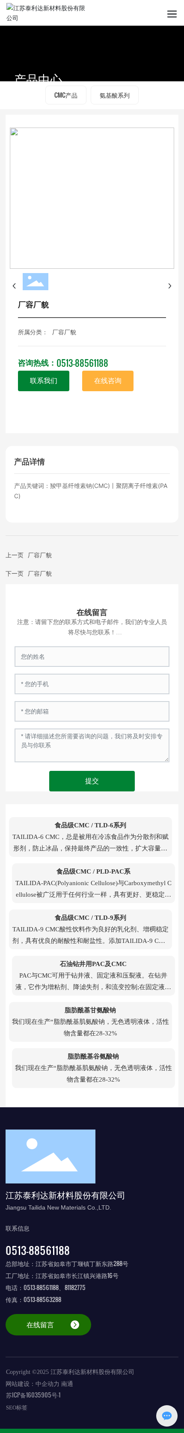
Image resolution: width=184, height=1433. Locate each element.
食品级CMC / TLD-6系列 (90, 825)
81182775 (75, 1287)
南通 (67, 1384)
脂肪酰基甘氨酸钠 (90, 1010)
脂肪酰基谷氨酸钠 (93, 1056)
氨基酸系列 (115, 94)
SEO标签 (16, 1407)
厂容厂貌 (40, 572)
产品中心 (38, 79)
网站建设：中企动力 (32, 1384)
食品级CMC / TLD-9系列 (90, 917)
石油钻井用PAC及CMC (93, 963)
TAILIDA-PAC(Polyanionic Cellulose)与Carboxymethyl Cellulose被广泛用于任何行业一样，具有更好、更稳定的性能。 (93, 895)
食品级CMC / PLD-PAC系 (93, 871)
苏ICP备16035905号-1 (33, 1394)
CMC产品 (65, 94)
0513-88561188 (82, 363)
